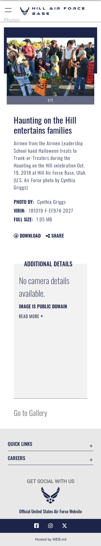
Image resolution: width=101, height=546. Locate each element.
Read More (30, 316)
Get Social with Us (50, 481)
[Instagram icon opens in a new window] (50, 526)
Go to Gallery (30, 412)
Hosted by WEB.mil (50, 539)
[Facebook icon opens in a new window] (36, 526)
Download (29, 235)
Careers (16, 458)
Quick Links (20, 443)
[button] (8, 11)
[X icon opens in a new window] (64, 526)
